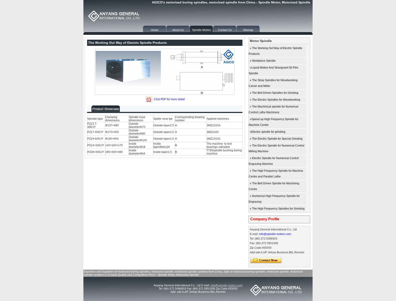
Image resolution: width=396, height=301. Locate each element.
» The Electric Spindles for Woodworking (275, 99)
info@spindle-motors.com (275, 234)
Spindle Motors (201, 30)
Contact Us (225, 30)
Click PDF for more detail (169, 99)
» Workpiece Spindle (263, 60)
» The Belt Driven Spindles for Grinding (274, 92)
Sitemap (248, 30)
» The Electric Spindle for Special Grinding (276, 138)
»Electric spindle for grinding (267, 131)
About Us (178, 30)
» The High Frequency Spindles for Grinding (277, 208)
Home (154, 30)
